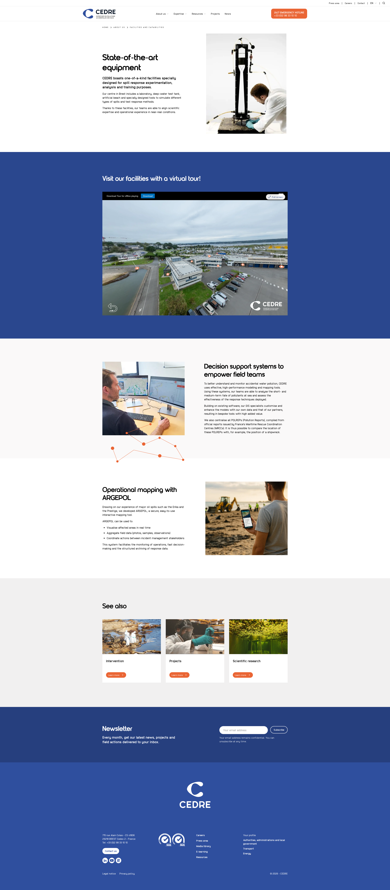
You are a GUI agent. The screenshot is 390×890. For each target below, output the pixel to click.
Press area (334, 3)
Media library (203, 846)
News (228, 13)
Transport (248, 848)
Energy (247, 853)
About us (161, 13)
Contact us (111, 850)
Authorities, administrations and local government (264, 842)
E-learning (202, 851)
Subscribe (279, 729)
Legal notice (109, 873)
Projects (215, 13)
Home (105, 27)
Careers (348, 3)
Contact (361, 3)
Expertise (179, 13)
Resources (197, 13)
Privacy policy (127, 873)
